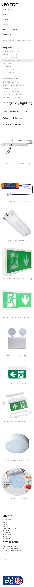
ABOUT (5, 15)
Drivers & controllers (12, 70)
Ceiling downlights (11, 51)
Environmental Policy (10, 528)
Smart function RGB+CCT (13, 97)
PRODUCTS (7, 10)
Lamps (5, 76)
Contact (5, 524)
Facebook (7, 532)
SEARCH (7, 35)
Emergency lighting (11, 60)
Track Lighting (9, 73)
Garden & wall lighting (12, 91)
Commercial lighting (11, 57)
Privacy (5, 526)
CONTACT (6, 25)
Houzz (6, 536)
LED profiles (8, 66)
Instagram (8, 538)
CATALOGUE (7, 20)
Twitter (6, 530)
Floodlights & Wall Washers (14, 94)
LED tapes (7, 63)
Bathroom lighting (11, 82)
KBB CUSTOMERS (9, 30)
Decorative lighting (11, 79)
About (5, 522)
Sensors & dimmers (11, 88)
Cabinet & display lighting (13, 85)
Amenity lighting (10, 54)
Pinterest (7, 534)
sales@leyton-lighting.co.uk (12, 550)
